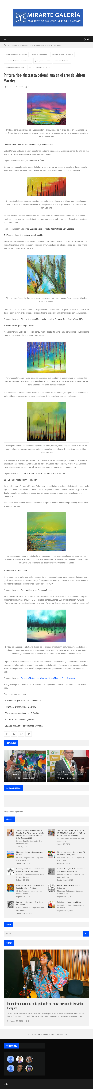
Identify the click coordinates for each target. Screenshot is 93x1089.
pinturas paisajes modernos (39, 67)
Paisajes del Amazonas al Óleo (69, 902)
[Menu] (5, 39)
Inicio (6, 1084)
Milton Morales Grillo (39, 54)
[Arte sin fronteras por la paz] (19, 1059)
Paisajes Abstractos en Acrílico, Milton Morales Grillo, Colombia (48, 678)
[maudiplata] (29, 1068)
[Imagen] (46, 973)
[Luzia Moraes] (29, 1059)
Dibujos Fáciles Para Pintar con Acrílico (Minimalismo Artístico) (35, 45)
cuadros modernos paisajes (16, 54)
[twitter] (14, 734)
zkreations (42, 1034)
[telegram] (28, 734)
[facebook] (7, 734)
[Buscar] (88, 39)
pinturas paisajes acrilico (15, 67)
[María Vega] (10, 1068)
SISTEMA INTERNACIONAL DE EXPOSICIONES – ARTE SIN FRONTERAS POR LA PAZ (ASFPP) (71, 832)
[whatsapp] (21, 734)
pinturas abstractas (62, 61)
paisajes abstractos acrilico (62, 54)
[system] (85, 39)
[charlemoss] (19, 1068)
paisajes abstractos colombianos (18, 61)
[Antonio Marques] (10, 1059)
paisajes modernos (42, 61)
